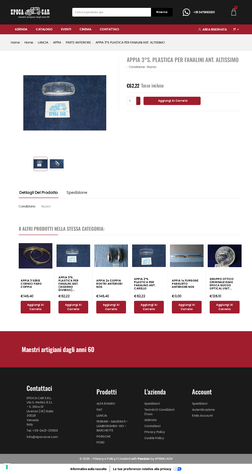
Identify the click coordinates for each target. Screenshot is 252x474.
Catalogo (44, 29)
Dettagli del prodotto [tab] (38, 193)
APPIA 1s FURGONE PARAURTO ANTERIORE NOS (185, 283)
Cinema (85, 29)
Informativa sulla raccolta (88, 469)
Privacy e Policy (104, 458)
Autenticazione (203, 409)
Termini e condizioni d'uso (159, 411)
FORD (100, 442)
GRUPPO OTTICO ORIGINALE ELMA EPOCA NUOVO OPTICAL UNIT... (222, 284)
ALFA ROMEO (105, 403)
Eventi (66, 29)
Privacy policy (154, 432)
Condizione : (137, 67)
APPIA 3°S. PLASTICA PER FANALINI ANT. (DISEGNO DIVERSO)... (68, 284)
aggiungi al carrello (35, 307)
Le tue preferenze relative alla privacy (142, 469)
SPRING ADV (164, 458)
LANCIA (101, 415)
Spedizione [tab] (77, 193)
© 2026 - (86, 458)
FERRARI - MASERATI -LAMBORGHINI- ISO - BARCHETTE (112, 426)
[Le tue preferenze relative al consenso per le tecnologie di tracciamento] (7, 467)
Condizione (27, 206)
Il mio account (202, 415)
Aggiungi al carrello (172, 100)
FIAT (99, 409)
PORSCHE (103, 436)
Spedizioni (152, 403)
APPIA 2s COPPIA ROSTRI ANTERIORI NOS (109, 283)
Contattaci (109, 29)
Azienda (21, 29)
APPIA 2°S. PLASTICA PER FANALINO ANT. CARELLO (145, 284)
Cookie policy (154, 438)
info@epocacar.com (42, 437)
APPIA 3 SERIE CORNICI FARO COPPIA (31, 283)
